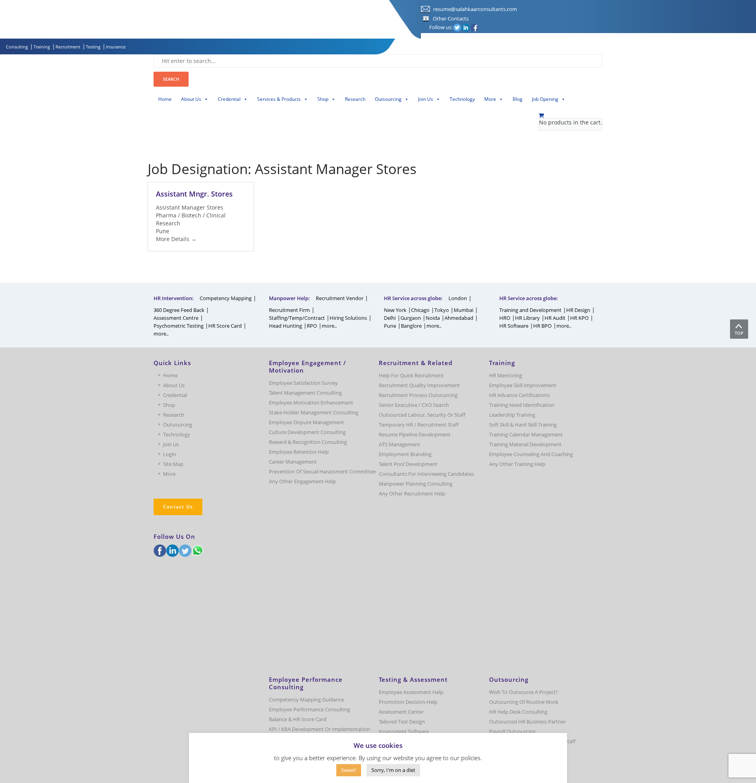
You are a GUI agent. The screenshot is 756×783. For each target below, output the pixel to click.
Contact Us (178, 506)
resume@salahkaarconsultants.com (474, 9)
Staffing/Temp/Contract (297, 317)
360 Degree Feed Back (179, 310)
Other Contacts (451, 18)
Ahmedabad (459, 317)
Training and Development (530, 310)
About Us (191, 99)
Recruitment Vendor (339, 298)
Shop (322, 99)
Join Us (425, 99)
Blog (518, 99)
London (457, 298)
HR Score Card (225, 325)
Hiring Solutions (348, 317)
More (490, 99)
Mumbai (463, 310)
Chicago (420, 310)
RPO (312, 325)
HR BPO (542, 325)
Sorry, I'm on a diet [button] (393, 770)
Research (355, 99)
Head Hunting (285, 325)
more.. (161, 333)
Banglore (411, 325)
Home (165, 99)
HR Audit (555, 317)
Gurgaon (410, 317)
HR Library (527, 317)
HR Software (513, 325)
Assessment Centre (176, 317)
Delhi (390, 317)
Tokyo (441, 310)
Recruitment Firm (289, 310)
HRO (504, 317)
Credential (229, 99)
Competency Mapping (226, 298)
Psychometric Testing (179, 325)
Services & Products (279, 99)
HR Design (578, 310)
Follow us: (440, 27)
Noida (433, 317)
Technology (462, 99)
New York (395, 310)
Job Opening (545, 99)
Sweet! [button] (348, 770)
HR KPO (579, 317)
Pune (390, 325)
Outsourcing (388, 99)
